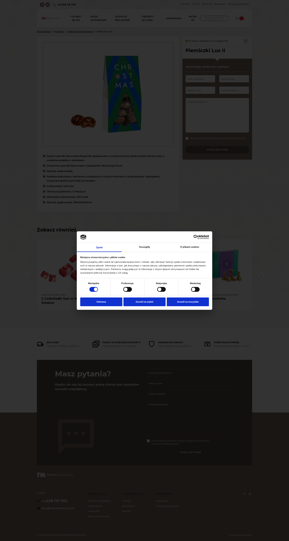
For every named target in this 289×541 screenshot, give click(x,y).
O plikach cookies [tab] (189, 247)
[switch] (127, 289)
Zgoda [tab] (99, 247)
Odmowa (101, 301)
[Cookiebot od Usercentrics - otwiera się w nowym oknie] (196, 237)
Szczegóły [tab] (144, 247)
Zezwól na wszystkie (188, 301)
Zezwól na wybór (145, 301)
